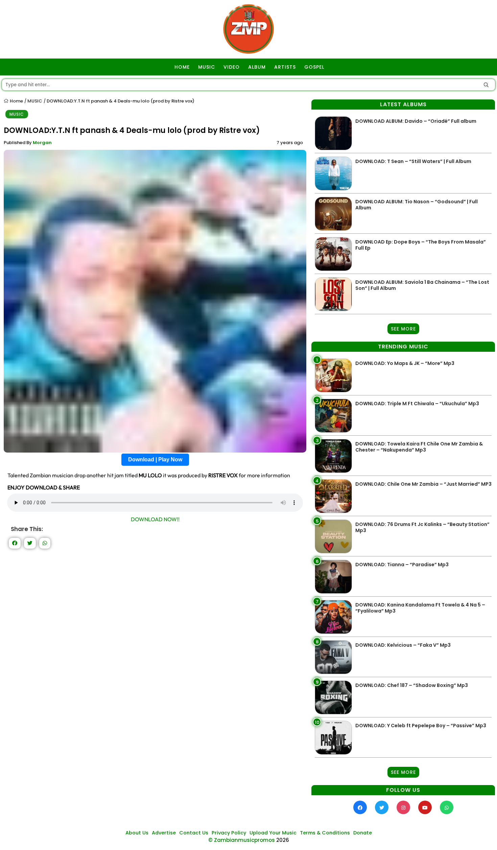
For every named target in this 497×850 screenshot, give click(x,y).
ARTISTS (285, 67)
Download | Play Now (155, 459)
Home (16, 101)
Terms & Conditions (325, 832)
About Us (136, 832)
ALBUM (257, 67)
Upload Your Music (273, 832)
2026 (282, 840)
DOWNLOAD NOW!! (155, 519)
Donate (362, 832)
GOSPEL (314, 67)
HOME (182, 67)
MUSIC (206, 67)
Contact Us (193, 832)
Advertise (164, 832)
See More (403, 328)
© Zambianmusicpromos (241, 840)
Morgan (42, 142)
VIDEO (231, 67)
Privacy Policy (229, 832)
